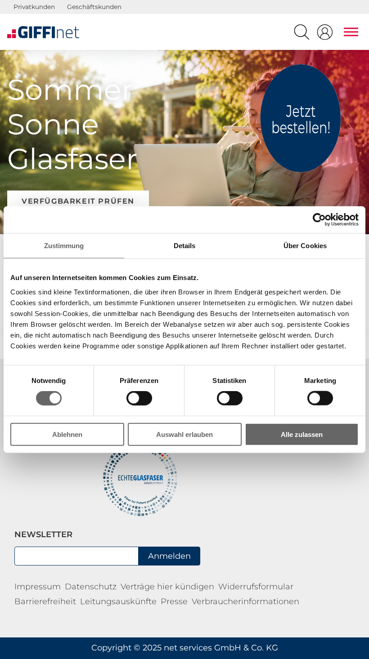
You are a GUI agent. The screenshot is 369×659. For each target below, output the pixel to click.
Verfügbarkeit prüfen (78, 200)
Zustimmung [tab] (64, 245)
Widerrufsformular (255, 587)
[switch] (139, 398)
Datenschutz (91, 587)
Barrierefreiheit (45, 601)
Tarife (300, 118)
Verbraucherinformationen (245, 601)
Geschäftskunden (94, 6)
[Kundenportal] (325, 34)
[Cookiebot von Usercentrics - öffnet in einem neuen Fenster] (319, 220)
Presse (174, 601)
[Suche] (302, 34)
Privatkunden (34, 6)
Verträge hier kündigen (167, 587)
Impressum (37, 587)
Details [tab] (185, 245)
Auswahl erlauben (184, 434)
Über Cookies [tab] (305, 245)
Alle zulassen (302, 434)
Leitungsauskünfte (118, 601)
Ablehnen (67, 434)
